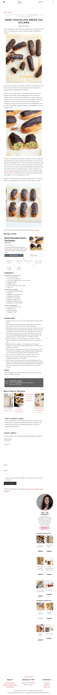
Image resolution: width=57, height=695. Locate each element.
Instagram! (18, 382)
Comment (7, 444)
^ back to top (28, 676)
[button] (5, 242)
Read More (44, 527)
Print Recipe (15, 255)
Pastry (10, 12)
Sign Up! (24, 682)
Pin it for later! (35, 230)
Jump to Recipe (24, 26)
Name (6, 465)
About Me (47, 686)
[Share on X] (2, 346)
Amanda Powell (8, 245)
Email (6, 470)
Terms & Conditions (10, 684)
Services (47, 684)
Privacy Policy (10, 682)
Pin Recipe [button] (34, 255)
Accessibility (10, 686)
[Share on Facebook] (2, 343)
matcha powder (8, 171)
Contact (47, 682)
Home (5, 12)
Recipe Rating (7, 439)
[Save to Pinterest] (2, 349)
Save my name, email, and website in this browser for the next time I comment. (24, 479)
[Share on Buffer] (2, 351)
